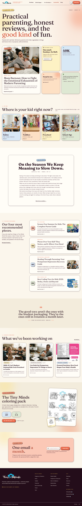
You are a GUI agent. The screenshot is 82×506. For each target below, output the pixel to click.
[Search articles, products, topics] (71, 2)
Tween (36, 487)
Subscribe (76, 2)
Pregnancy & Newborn (39, 476)
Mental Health (53, 476)
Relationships (53, 483)
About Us (68, 480)
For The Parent (47, 2)
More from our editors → (41, 201)
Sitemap (75, 504)
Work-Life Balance (54, 480)
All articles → (77, 339)
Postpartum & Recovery (55, 478)
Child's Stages (38, 2)
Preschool (37, 483)
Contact (68, 483)
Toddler (36, 480)
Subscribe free (46, 59)
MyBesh (68, 496)
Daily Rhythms (53, 485)
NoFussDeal (69, 491)
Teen (36, 490)
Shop (61, 2)
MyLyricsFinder (70, 494)
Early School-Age (38, 485)
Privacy (67, 485)
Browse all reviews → (6, 242)
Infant (36, 478)
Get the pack (9, 420)
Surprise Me (56, 2)
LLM (79, 504)
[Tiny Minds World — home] (11, 475)
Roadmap (31, 2)
